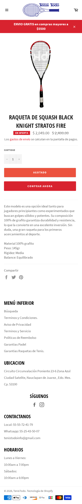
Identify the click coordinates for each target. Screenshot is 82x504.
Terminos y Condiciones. (21, 317)
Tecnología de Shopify (40, 491)
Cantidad (9, 149)
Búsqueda (11, 311)
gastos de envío (20, 139)
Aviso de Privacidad (17, 324)
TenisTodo (19, 491)
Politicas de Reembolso (20, 337)
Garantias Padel (15, 344)
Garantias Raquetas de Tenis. (24, 351)
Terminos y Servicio (17, 331)
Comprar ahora (40, 186)
